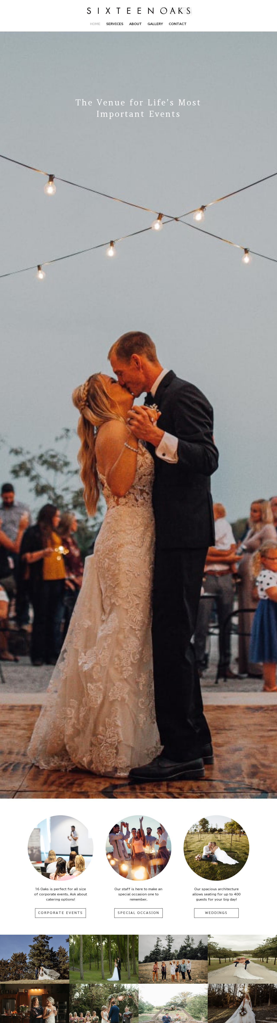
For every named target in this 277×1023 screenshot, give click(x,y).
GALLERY (155, 23)
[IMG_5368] (34, 982)
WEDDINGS (216, 913)
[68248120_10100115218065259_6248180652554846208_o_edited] (103, 982)
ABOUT (135, 23)
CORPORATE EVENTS (60, 913)
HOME (95, 23)
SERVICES (114, 23)
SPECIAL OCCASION (138, 913)
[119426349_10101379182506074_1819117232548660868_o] (242, 982)
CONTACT (178, 23)
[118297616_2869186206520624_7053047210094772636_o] (173, 982)
